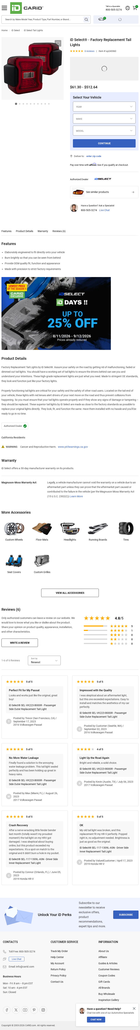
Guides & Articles (107, 963)
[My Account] (127, 8)
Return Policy (58, 969)
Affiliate (102, 957)
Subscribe (126, 914)
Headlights (70, 539)
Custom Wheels (14, 539)
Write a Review (20, 642)
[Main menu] (4, 8)
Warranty (43, 231)
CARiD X (16, 1010)
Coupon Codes (106, 975)
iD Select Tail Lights (33, 30)
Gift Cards (104, 981)
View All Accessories (70, 592)
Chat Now (96, 1019)
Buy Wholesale (106, 993)
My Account (57, 963)
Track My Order (59, 951)
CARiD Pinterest (34, 1010)
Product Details (24, 231)
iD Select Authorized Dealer (14, 426)
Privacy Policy (58, 975)
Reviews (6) (59, 231)
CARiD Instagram (43, 1010)
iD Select (15, 30)
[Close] (134, 1008)
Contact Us (57, 981)
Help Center (57, 957)
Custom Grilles (42, 572)
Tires (126, 539)
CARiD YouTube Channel (25, 1010)
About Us (103, 951)
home (4, 30)
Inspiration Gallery (108, 999)
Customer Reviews (108, 969)
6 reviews (89, 51)
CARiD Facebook (7, 1010)
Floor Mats (42, 539)
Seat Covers (14, 572)
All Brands (104, 987)
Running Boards (98, 539)
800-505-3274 (114, 9)
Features (6, 231)
